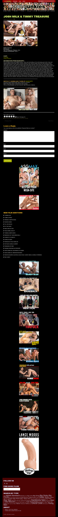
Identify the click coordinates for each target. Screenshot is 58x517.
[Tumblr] (7, 483)
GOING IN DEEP (8, 239)
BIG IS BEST (7, 257)
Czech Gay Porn (13, 498)
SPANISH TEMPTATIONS (10, 219)
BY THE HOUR (8, 226)
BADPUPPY (29, 81)
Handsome (28, 500)
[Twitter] (5, 483)
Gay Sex (7, 500)
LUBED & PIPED (8, 217)
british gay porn (6, 118)
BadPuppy (11, 19)
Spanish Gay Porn (17, 118)
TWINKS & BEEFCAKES (10, 233)
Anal (5, 495)
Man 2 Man (11, 118)
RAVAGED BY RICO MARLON (11, 241)
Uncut (30, 503)
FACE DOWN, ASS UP (10, 230)
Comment (6, 130)
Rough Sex (23, 502)
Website (5, 153)
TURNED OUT (8, 215)
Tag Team (11, 503)
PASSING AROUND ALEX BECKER (12, 248)
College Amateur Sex (33, 497)
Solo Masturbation (32, 502)
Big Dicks (36, 495)
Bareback (16, 496)
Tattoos (18, 503)
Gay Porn (48, 498)
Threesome (22, 503)
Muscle (12, 502)
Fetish (44, 498)
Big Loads (11, 497)
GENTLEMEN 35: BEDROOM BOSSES (13, 252)
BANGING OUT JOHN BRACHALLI (12, 235)
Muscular (17, 502)
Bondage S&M (18, 497)
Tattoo (14, 503)
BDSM (21, 495)
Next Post (51, 120)
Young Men (26, 118)
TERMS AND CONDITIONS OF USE (13, 510)
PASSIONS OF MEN (9, 246)
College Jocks (43, 497)
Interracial (48, 500)
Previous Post (8, 120)
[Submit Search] (39, 1)
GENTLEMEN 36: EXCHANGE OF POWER (14, 250)
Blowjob (14, 497)
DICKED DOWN (8, 222)
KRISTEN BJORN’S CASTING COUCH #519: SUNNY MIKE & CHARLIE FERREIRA (23, 254)
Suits (8, 503)
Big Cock (25, 495)
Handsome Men (38, 500)
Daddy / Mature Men (24, 498)
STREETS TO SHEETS (10, 237)
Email (5, 148)
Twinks (27, 503)
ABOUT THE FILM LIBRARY (11, 509)
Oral (20, 502)
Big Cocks (30, 495)
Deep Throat (32, 498)
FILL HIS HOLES (8, 224)
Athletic (9, 496)
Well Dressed (45, 503)
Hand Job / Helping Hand (21, 500)
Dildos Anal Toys (39, 498)
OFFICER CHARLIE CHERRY (11, 244)
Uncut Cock (22, 118)
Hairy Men (14, 500)
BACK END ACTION (9, 228)
